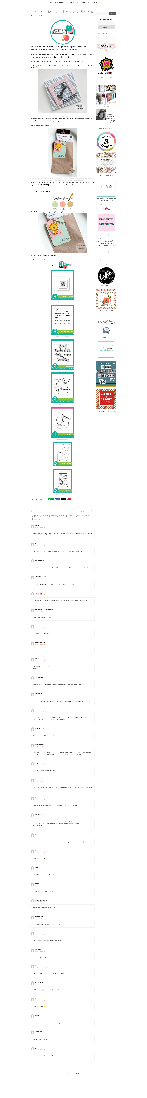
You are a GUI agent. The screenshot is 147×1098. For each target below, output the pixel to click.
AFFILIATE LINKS (109, 128)
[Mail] (103, 208)
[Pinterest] (109, 208)
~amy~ (109, 111)
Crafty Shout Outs (74, 2)
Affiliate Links (85, 2)
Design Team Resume (60, 2)
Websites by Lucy (111, 411)
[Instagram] (106, 208)
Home (50, 2)
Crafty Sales (95, 2)
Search (98, 11)
